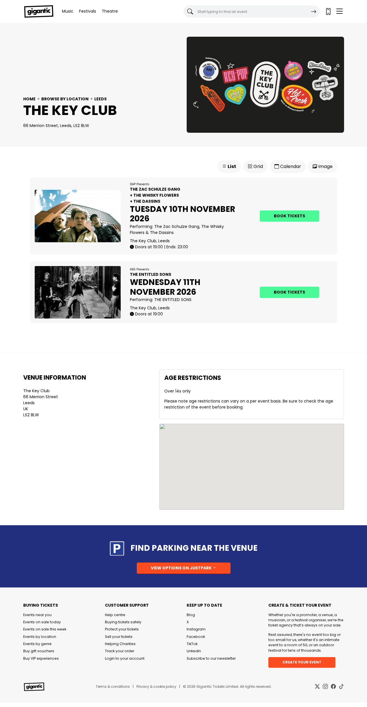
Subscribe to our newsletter (211, 658)
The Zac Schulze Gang (176, 226)
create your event (301, 662)
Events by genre (37, 643)
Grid (257, 166)
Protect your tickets (122, 629)
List (231, 166)
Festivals (87, 11)
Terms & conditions (113, 686)
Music (67, 11)
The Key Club (36, 391)
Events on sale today (42, 622)
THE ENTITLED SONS (173, 299)
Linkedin (194, 651)
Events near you (37, 614)
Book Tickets (289, 216)
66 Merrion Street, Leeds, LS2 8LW (56, 125)
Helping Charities (120, 643)
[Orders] (328, 11)
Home (29, 99)
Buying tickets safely (123, 622)
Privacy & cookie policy (156, 686)
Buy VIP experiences (41, 658)
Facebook (196, 636)
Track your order (119, 651)
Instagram (196, 629)
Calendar (290, 166)
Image (325, 166)
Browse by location (65, 99)
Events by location (39, 636)
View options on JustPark (181, 568)
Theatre (110, 11)
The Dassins (162, 232)
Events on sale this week (44, 629)
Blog (191, 614)
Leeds (100, 99)
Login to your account (125, 658)
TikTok (192, 643)
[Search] (313, 11)
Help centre (115, 614)
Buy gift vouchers (38, 651)
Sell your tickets (118, 636)
